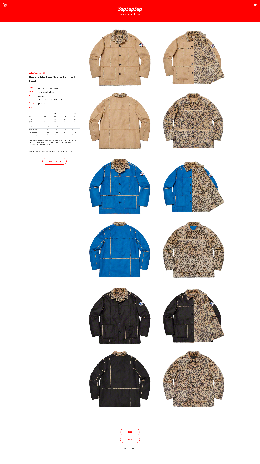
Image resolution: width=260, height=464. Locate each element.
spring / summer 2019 (37, 73)
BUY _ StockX (54, 161)
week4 (41, 96)
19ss (130, 432)
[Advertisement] (54, 47)
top (130, 440)
